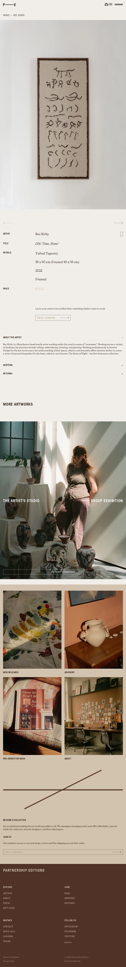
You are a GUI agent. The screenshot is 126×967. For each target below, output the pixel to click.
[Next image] (118, 223)
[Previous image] (7, 223)
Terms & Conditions (11, 957)
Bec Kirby (19, 15)
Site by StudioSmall (72, 961)
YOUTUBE (70, 936)
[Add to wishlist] (121, 234)
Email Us (68, 942)
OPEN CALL (9, 931)
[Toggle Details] (122, 365)
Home (6, 15)
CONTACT (8, 926)
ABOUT (7, 898)
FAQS (67, 893)
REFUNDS (70, 903)
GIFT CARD (9, 908)
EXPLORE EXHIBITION (63, 572)
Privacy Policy (8, 961)
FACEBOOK (70, 931)
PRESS (6, 903)
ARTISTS (7, 893)
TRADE (7, 941)
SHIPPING (70, 898)
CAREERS (8, 936)
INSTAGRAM (71, 926)
